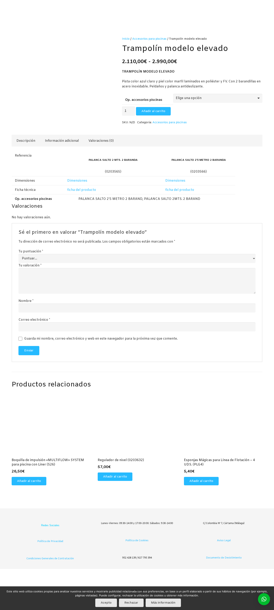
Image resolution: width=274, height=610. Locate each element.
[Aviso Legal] (223, 534)
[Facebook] (46, 519)
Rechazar (131, 603)
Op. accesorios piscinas (143, 100)
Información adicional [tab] (62, 141)
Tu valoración (30, 265)
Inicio (126, 39)
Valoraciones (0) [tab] (101, 141)
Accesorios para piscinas (149, 39)
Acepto (106, 603)
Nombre (25, 301)
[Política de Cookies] (137, 534)
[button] (29, 481)
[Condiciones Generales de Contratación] (50, 552)
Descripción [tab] (25, 141)
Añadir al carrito (153, 111)
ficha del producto (81, 190)
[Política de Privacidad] (50, 535)
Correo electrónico (34, 320)
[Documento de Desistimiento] (223, 551)
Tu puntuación (30, 251)
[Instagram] (54, 519)
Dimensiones (77, 181)
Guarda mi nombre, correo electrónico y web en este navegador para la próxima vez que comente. (101, 339)
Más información (163, 603)
